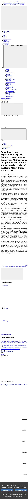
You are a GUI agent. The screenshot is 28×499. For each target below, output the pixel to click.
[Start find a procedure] (12, 109)
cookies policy (8, 496)
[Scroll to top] (12, 274)
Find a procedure (4, 101)
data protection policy (19, 494)
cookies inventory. (19, 496)
